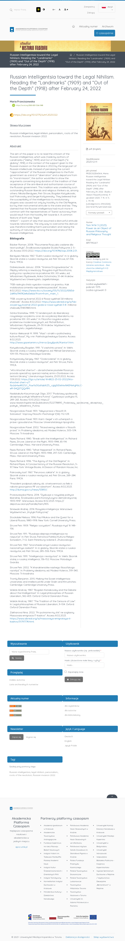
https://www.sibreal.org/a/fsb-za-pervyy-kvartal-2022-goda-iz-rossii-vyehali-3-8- (43, 303)
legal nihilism (37, 772)
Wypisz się (31, 737)
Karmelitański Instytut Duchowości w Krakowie (53, 884)
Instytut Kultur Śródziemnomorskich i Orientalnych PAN (53, 870)
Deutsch (69, 736)
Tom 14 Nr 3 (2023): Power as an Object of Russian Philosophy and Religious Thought (98, 230)
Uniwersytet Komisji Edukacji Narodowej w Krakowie (105, 829)
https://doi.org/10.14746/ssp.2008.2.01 (56, 250)
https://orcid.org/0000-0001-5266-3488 (29, 105)
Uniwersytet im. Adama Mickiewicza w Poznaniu (79, 902)
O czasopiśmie (104, 33)
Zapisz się (16, 737)
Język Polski (71, 745)
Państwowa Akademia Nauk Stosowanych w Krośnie (79, 829)
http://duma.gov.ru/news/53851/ (28, 489)
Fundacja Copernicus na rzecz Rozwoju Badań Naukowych (52, 846)
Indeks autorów (17, 680)
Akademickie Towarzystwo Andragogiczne (50, 836)
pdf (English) (94, 149)
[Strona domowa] (28, 30)
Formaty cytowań (96, 212)
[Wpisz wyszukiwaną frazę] (35, 651)
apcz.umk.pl (21, 847)
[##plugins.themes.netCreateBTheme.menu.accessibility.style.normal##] (44, 9)
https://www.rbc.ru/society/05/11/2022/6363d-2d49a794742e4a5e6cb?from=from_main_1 (42, 292)
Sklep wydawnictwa (104, 937)
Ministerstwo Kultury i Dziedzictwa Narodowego (53, 895)
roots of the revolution (20, 775)
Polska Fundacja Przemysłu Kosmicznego (77, 863)
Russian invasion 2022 (44, 775)
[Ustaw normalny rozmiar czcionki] (59, 9)
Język (109, 6)
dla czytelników (72, 706)
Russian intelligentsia (19, 772)
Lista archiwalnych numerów (23, 684)
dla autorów (70, 710)
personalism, (51, 772)
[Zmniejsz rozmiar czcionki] (53, 9)
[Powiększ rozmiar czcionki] (66, 9)
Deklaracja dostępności (78, 937)
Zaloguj (91, 12)
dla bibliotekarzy (72, 715)
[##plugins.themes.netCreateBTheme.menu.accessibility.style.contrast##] (38, 9)
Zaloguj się (74, 679)
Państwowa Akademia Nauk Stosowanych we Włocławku (79, 839)
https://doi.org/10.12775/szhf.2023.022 (35, 114)
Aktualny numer (88, 26)
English (68, 741)
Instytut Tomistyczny (52, 878)
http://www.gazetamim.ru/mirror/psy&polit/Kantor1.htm (41, 342)
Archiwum (107, 26)
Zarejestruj (89, 6)
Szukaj (18, 658)
